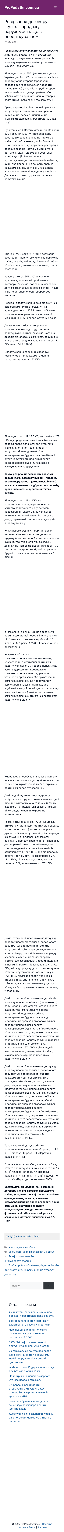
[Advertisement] (32, 216)
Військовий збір (18, 1251)
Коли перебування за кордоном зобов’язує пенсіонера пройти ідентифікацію (28, 1405)
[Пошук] (48, 1285)
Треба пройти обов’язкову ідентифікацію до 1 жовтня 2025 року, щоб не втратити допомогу (31, 1270)
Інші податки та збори (22, 1247)
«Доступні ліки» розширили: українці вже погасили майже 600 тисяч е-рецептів (31, 1417)
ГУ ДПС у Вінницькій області (23, 1236)
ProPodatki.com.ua (21, 7)
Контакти (42, 1527)
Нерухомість (37, 1251)
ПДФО (50, 1251)
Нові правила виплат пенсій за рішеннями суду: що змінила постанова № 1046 (28, 1333)
